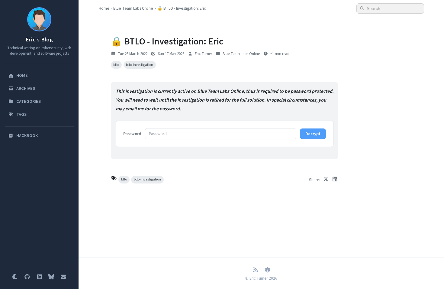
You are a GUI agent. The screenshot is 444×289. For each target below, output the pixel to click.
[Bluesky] (51, 277)
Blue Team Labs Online (133, 8)
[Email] (63, 277)
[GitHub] (27, 277)
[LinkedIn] (39, 277)
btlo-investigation (139, 64)
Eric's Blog (39, 40)
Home (104, 8)
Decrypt (312, 134)
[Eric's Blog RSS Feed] (255, 270)
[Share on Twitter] (326, 179)
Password (132, 134)
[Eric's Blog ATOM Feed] (267, 270)
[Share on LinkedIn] (335, 179)
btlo (116, 64)
